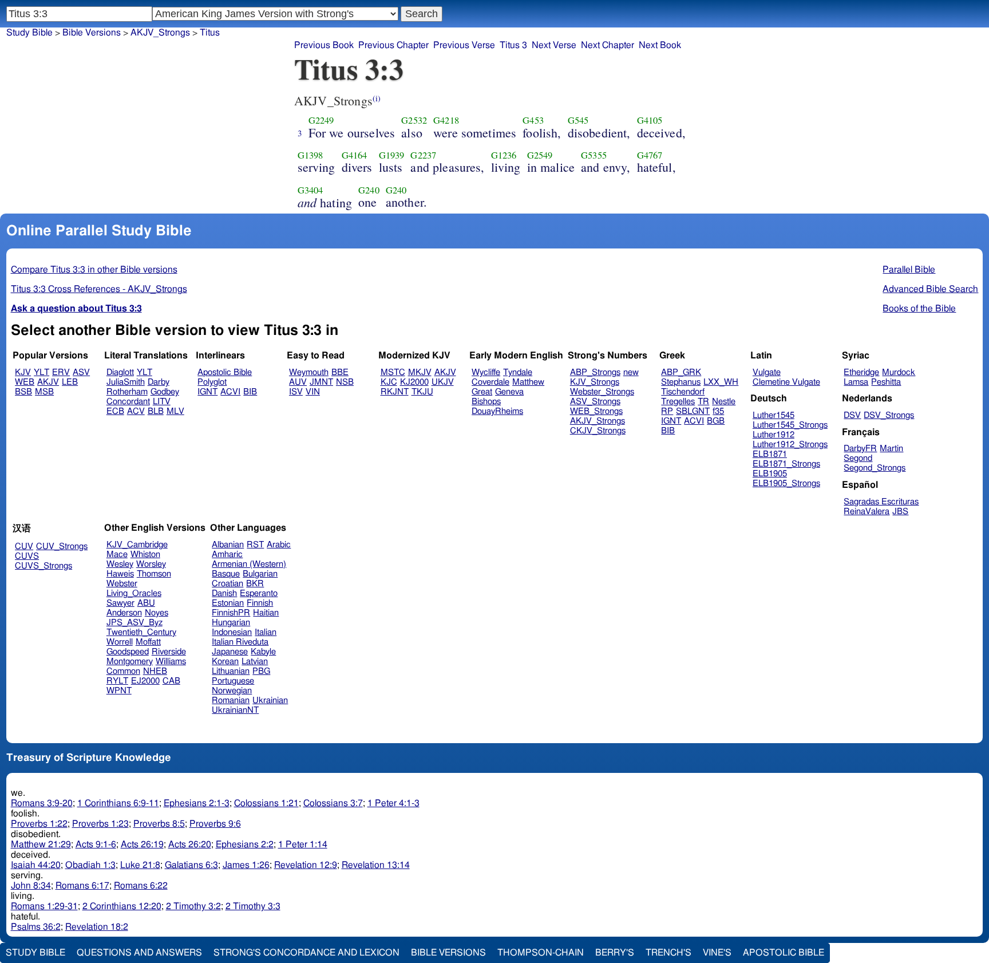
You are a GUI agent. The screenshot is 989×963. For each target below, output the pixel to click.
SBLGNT (693, 411)
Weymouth (309, 372)
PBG (261, 671)
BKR (255, 583)
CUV (24, 546)
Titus (210, 32)
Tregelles (678, 401)
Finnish (260, 603)
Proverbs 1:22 (39, 823)
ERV (61, 372)
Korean (225, 661)
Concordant (128, 401)
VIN (313, 392)
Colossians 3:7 (333, 803)
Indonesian (232, 632)
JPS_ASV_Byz (134, 622)
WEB (24, 382)
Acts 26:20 (189, 844)
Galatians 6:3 (191, 865)
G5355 (594, 155)
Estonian (228, 603)
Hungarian (231, 622)
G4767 (650, 155)
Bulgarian (260, 574)
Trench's (668, 952)
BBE (340, 372)
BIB (250, 392)
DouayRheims (497, 411)
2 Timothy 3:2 (193, 906)
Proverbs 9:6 (215, 823)
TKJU (422, 392)
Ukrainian (270, 700)
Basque (226, 574)
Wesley (119, 564)
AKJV (48, 382)
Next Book (660, 45)
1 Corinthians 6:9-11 (118, 803)
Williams (171, 661)
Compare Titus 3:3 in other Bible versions (94, 269)
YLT (41, 372)
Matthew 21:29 (41, 844)
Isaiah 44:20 (36, 865)
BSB (23, 392)
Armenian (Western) (249, 564)
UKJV (443, 382)
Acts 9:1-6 (96, 844)
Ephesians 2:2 (245, 844)
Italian (265, 632)
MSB (44, 392)
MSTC (393, 372)
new (631, 372)
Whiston (145, 554)
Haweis (120, 574)
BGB (716, 421)
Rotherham (127, 392)
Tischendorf (683, 392)
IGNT (207, 392)
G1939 (392, 155)
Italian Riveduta (240, 642)
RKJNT (395, 392)
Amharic (227, 554)
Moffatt (148, 642)
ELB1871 (770, 454)
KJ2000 (414, 382)
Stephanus (681, 382)
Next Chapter (607, 45)
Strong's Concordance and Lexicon (306, 952)
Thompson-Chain (540, 952)
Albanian (228, 544)
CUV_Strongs (62, 546)
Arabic (279, 544)
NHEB (155, 671)
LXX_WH (720, 382)
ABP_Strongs (595, 372)
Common (123, 671)
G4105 (650, 120)
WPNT (119, 690)
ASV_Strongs (595, 401)
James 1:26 (246, 865)
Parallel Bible (909, 269)
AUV (298, 382)
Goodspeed (127, 652)
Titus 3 (513, 45)
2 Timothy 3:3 (253, 906)
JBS (900, 511)
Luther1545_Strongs (790, 425)
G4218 (446, 120)
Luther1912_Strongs (790, 444)
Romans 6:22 (141, 885)
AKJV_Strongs (160, 32)
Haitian (266, 613)
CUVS (27, 556)
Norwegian (232, 690)
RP (667, 411)
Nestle (723, 401)
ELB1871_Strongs (786, 464)
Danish (224, 593)
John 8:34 (31, 885)
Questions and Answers (139, 952)
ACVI (230, 392)
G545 (578, 120)
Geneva (509, 392)
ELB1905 (770, 473)
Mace (117, 554)
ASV (81, 372)
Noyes (156, 613)
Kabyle (263, 652)
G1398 (310, 155)
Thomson (154, 574)
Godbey (165, 392)
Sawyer (120, 603)
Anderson (124, 613)
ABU (146, 603)
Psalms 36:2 (36, 927)
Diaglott (120, 372)
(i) (377, 98)
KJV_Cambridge (137, 544)
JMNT (321, 382)
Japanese (230, 652)
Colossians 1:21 (266, 803)
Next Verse (554, 45)
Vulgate (767, 372)
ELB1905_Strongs (786, 483)
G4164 (354, 155)
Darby (158, 382)
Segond (858, 458)
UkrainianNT (235, 710)
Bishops (486, 401)
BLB (156, 411)
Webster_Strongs (602, 392)
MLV (175, 411)
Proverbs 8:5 (159, 823)
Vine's (717, 952)
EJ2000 (145, 681)
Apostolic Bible (783, 952)
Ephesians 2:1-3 (197, 803)
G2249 (321, 120)
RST (255, 544)
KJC (389, 382)
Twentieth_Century (141, 632)
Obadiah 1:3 (90, 865)
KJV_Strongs (594, 382)
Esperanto (259, 593)
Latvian (255, 661)
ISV (296, 392)
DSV (852, 415)
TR (703, 401)
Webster (121, 583)
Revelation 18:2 (96, 927)
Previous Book (324, 45)
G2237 (423, 155)
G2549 (540, 155)
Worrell (119, 642)
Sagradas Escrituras (881, 502)
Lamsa (856, 382)
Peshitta (886, 382)
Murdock (898, 372)
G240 (368, 190)
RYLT (117, 681)
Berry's (614, 952)
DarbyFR (860, 448)
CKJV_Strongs (598, 431)
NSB (345, 382)
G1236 (504, 155)
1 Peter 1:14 (302, 844)
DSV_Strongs (889, 415)
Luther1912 (773, 435)
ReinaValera (866, 511)
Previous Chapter (393, 45)
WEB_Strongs (596, 411)
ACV (136, 411)
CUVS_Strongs (43, 566)
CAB (171, 681)
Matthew (528, 382)
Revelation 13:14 (376, 865)
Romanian (231, 700)
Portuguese (233, 681)
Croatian (227, 583)
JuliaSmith (125, 382)
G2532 (414, 120)
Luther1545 (773, 415)
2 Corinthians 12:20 (121, 906)
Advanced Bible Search (930, 289)
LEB (70, 382)
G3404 (310, 190)
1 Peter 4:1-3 (393, 803)
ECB (115, 411)
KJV (23, 372)
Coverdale (490, 382)
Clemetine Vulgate (786, 382)
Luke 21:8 (140, 865)
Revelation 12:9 (305, 865)
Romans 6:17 (82, 885)
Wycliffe (486, 372)
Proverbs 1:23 (100, 823)
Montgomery (129, 661)
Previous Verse (464, 45)
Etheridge (861, 372)
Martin (891, 448)
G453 (533, 120)
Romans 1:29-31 (44, 906)
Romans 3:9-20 (42, 803)
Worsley (151, 564)
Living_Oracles (133, 593)
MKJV (420, 372)
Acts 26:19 (142, 844)
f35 (718, 411)
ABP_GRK (681, 372)
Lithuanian (231, 671)
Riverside (169, 652)
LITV (162, 401)
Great (482, 392)
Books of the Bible (919, 308)
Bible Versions (91, 32)
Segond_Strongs (874, 468)
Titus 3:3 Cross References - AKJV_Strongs (99, 289)
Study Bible (29, 32)
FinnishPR (231, 613)
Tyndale (517, 372)
